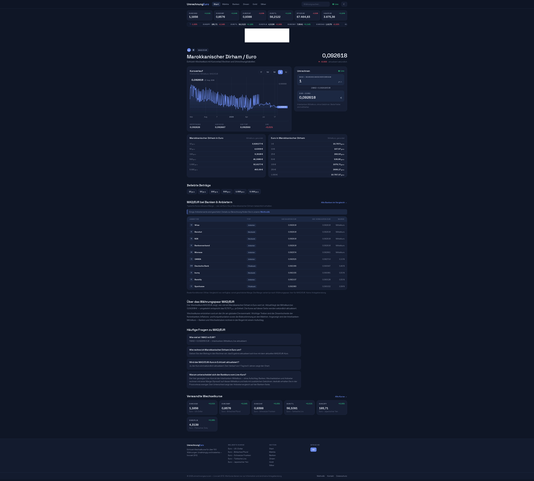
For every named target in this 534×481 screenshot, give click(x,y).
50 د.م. (203, 191)
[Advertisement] (267, 35)
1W (267, 72)
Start (216, 4)
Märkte (225, 4)
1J (280, 72)
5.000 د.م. (254, 191)
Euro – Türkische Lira (237, 459)
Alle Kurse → (341, 396)
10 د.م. (192, 191)
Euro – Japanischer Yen (238, 462)
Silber (263, 4)
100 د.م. (214, 191)
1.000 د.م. (240, 191)
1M (274, 72)
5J (286, 72)
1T (261, 72)
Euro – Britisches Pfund (238, 452)
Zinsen (246, 4)
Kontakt (330, 476)
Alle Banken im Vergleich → (334, 202)
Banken (236, 4)
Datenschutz (341, 476)
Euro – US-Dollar (235, 449)
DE (313, 450)
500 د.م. (227, 191)
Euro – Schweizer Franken (239, 455)
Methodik (265, 212)
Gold (255, 4)
